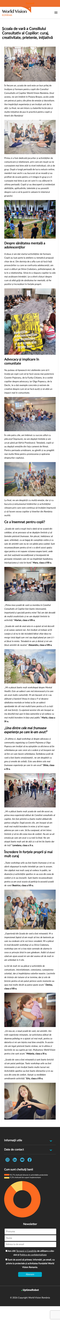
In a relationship (14, 273)
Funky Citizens (34, 378)
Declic (7, 385)
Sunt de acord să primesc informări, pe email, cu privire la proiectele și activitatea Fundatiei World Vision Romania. (30, 1263)
